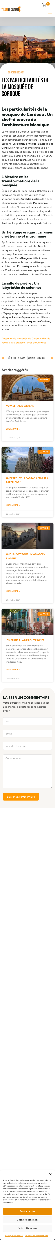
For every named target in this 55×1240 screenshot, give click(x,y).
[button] (50, 1174)
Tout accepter (27, 1211)
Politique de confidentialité (36, 1235)
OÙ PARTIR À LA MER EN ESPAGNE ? (25, 640)
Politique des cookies (14, 1235)
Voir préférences (27, 1228)
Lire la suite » (13, 429)
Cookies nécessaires (27, 1219)
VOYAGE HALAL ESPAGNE (20, 406)
